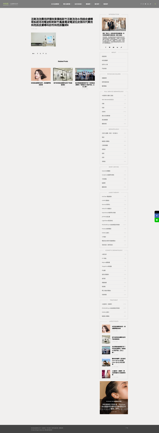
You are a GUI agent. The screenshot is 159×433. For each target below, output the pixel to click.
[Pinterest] (43, 53)
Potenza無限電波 (106, 228)
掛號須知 (104, 56)
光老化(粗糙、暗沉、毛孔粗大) (110, 133)
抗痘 (103, 107)
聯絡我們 (106, 4)
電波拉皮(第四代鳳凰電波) (109, 241)
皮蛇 (103, 157)
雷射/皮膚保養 (66, 4)
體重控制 (104, 123)
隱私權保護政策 (48, 430)
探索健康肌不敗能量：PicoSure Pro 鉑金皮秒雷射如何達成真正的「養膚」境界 (114, 406)
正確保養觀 (105, 145)
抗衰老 (103, 111)
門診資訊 (104, 68)
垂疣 (103, 137)
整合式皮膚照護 (106, 115)
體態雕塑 (88, 4)
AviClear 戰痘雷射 (107, 196)
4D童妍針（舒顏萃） (107, 304)
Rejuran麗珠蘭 (106, 262)
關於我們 (97, 4)
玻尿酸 (103, 286)
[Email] (46, 53)
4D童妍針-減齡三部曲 (107, 95)
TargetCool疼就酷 (107, 266)
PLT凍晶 (104, 258)
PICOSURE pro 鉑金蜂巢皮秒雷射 (111, 224)
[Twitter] (40, 53)
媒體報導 (104, 78)
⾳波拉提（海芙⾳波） (108, 245)
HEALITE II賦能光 (106, 208)
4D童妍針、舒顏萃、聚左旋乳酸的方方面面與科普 (119, 373)
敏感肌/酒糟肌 (105, 141)
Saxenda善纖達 (106, 171)
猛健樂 (103, 183)
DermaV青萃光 (106, 204)
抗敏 (103, 103)
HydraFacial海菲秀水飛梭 (109, 212)
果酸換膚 (104, 282)
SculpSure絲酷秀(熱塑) (108, 175)
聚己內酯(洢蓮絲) (106, 290)
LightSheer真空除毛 (107, 220)
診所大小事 (105, 64)
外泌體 (103, 270)
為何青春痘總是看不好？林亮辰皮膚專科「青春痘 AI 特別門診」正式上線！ (85, 84)
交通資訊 (43, 428)
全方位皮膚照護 (55, 4)
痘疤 (103, 153)
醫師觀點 (104, 86)
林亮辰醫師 (105, 60)
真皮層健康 (105, 119)
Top (127, 428)
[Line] (157, 220)
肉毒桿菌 (104, 294)
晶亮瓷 (103, 278)
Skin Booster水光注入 (108, 99)
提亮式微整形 (105, 274)
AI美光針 (104, 254)
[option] (114, 397)
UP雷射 (104, 237)
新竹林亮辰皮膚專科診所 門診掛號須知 (63, 84)
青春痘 (103, 161)
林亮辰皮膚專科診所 (36, 428)
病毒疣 (103, 149)
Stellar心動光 (105, 233)
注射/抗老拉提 (78, 4)
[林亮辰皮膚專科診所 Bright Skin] (10, 4)
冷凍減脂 (104, 179)
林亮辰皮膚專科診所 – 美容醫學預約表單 (41, 84)
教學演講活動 (105, 82)
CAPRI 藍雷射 (105, 200)
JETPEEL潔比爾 (106, 216)
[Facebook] (37, 53)
